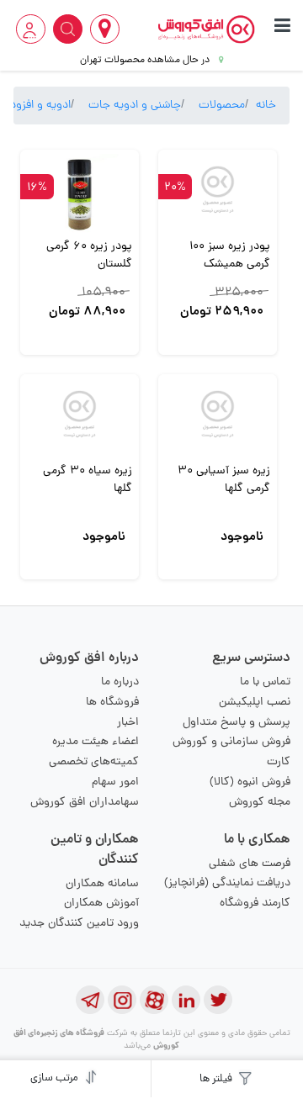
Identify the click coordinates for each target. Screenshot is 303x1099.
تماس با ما (265, 682)
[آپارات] (154, 999)
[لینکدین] (186, 999)
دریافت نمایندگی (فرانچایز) (227, 883)
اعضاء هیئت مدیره (95, 742)
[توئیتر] (218, 999)
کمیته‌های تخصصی (94, 762)
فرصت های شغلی (249, 864)
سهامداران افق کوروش (84, 802)
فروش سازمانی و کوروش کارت (231, 752)
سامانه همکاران (102, 884)
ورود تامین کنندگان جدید (79, 924)
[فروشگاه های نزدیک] (105, 29)
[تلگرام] (90, 999)
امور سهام (115, 782)
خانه (266, 105)
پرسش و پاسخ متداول (236, 723)
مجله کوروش (259, 802)
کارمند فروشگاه (255, 903)
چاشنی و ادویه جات (134, 105)
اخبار (128, 723)
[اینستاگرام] (122, 999)
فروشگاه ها (112, 702)
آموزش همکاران (101, 903)
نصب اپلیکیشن (254, 702)
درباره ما (120, 682)
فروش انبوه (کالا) (250, 782)
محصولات (222, 105)
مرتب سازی (55, 1078)
